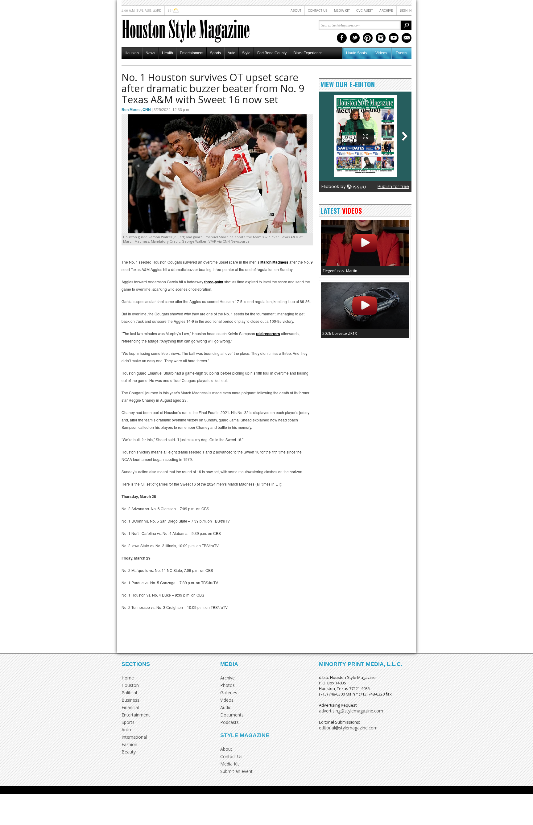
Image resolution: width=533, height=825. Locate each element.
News (150, 53)
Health (167, 53)
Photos (227, 685)
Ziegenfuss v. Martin (339, 270)
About (296, 10)
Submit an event (236, 771)
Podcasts (229, 722)
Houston (132, 53)
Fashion (129, 744)
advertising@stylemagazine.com (351, 711)
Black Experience (308, 53)
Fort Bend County (272, 53)
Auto (231, 53)
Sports (215, 53)
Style (246, 53)
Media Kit (342, 10)
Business (130, 700)
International (134, 737)
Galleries (228, 693)
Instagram (381, 38)
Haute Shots (356, 53)
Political (129, 693)
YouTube (394, 38)
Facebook (342, 38)
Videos (381, 53)
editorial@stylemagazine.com (348, 728)
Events (401, 53)
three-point (213, 282)
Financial (130, 707)
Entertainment (191, 53)
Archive (386, 10)
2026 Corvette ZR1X (339, 333)
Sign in (405, 10)
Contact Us (318, 10)
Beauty (129, 752)
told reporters (268, 333)
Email (406, 38)
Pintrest (368, 38)
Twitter (355, 38)
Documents (232, 715)
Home (128, 678)
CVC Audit (364, 10)
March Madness (274, 262)
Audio (226, 707)
